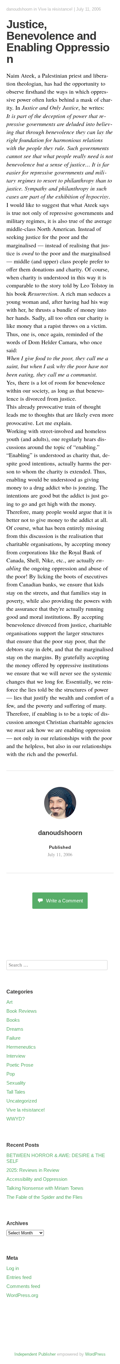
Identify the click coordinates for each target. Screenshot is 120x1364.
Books (13, 1020)
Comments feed (23, 1286)
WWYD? (15, 1118)
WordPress (95, 1354)
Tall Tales (15, 1092)
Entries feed (18, 1277)
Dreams (14, 1029)
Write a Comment (64, 900)
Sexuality (16, 1083)
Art (9, 1002)
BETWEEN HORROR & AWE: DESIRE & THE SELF (55, 1158)
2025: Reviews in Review (32, 1170)
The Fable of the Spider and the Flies (44, 1197)
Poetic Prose (19, 1065)
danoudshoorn (19, 9)
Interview (15, 1056)
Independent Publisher (35, 1354)
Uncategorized (21, 1101)
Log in (12, 1268)
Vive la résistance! (55, 9)
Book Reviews (21, 1011)
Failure (13, 1038)
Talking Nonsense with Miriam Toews (45, 1188)
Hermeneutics (21, 1047)
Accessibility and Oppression (36, 1179)
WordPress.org (22, 1295)
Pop (10, 1074)
